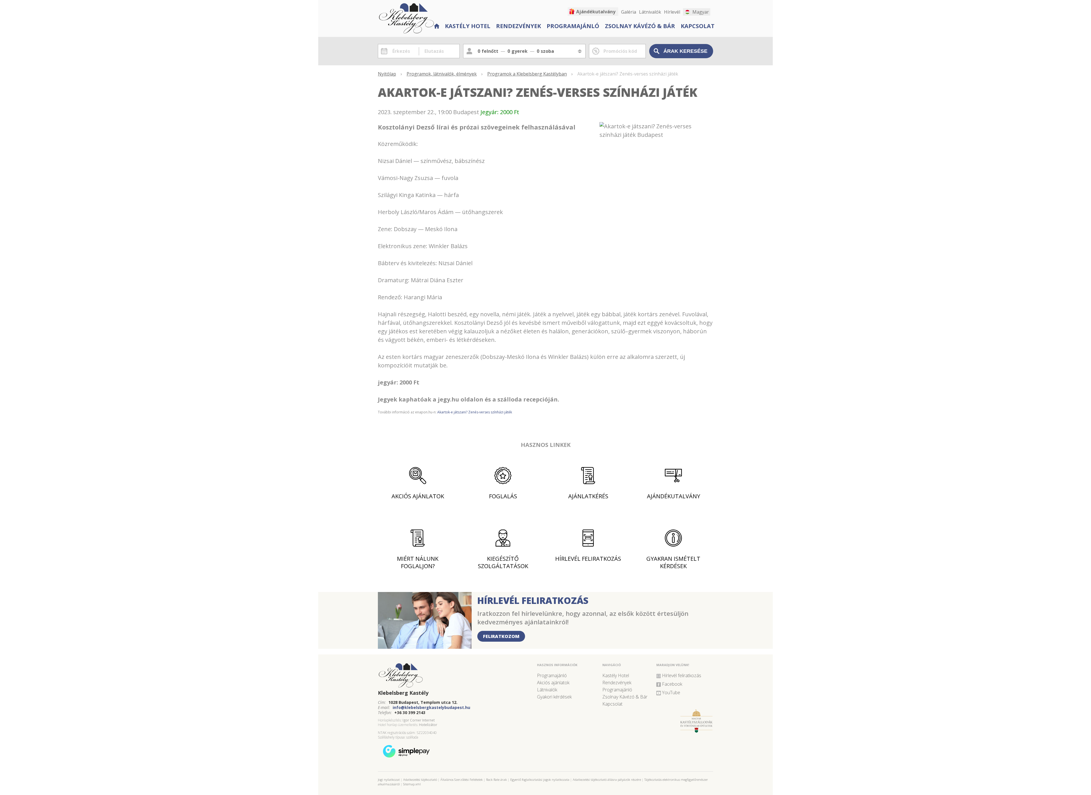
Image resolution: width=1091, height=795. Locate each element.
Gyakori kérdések (554, 697)
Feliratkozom (501, 636)
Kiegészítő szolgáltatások (503, 562)
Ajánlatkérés (588, 496)
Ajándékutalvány (595, 12)
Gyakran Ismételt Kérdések (673, 562)
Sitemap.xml (412, 784)
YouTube (671, 692)
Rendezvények (518, 26)
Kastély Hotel (467, 26)
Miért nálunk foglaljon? (417, 562)
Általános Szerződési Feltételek (461, 779)
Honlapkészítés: (390, 720)
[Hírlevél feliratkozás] (425, 646)
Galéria (628, 12)
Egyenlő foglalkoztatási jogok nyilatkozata (539, 779)
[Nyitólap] (436, 25)
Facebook (672, 684)
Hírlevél (672, 12)
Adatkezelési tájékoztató (420, 779)
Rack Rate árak (496, 779)
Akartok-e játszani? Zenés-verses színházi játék (474, 412)
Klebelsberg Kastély (403, 692)
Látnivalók (650, 12)
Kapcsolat (698, 26)
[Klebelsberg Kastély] (454, 676)
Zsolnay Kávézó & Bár (640, 26)
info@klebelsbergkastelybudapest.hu (431, 707)
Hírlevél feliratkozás (588, 558)
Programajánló (573, 26)
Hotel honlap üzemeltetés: (398, 724)
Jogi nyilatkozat (389, 779)
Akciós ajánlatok (418, 496)
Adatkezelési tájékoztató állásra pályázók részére (607, 779)
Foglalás (503, 496)
